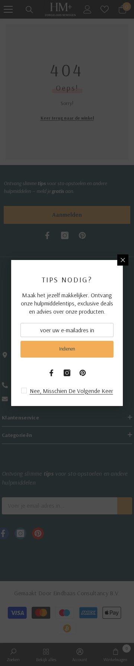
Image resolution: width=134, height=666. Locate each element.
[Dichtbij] (122, 260)
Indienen (67, 349)
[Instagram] (67, 373)
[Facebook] (51, 373)
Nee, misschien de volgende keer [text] (71, 390)
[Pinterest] (82, 373)
